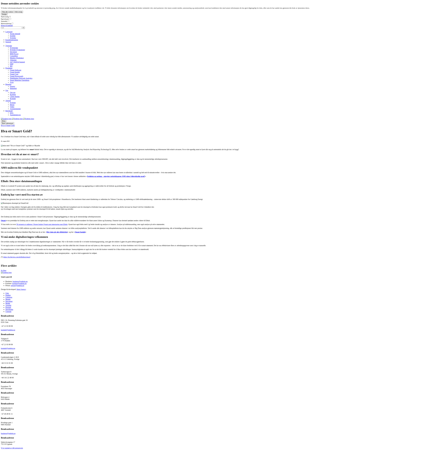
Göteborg (8, 297)
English (12, 36)
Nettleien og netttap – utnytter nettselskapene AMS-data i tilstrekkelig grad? (116, 176)
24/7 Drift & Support (17, 62)
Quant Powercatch (16, 76)
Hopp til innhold (7, 25)
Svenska (13, 38)
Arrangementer (15, 109)
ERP (11, 64)
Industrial (13, 88)
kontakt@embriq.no (8, 330)
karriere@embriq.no (19, 283)
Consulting (14, 56)
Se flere (3, 270)
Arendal (8, 305)
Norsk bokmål (15, 34)
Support (8, 42)
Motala (7, 299)
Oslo (7, 293)
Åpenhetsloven (15, 115)
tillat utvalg (18, 12)
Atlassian (13, 60)
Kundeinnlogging (11, 40)
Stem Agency (21, 289)
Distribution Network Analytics (21, 78)
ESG (11, 113)
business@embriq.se (8, 433)
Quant (3, 220)
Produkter (8, 68)
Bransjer (8, 84)
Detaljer (4, 14)
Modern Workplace (17, 58)
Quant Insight (15, 72)
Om (6, 90)
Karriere (13, 94)
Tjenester (8, 46)
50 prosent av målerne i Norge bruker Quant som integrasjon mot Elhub (41, 224)
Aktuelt (8, 101)
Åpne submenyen (7, 123)
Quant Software (15, 70)
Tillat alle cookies (7, 12)
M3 (11, 66)
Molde (7, 303)
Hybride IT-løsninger (17, 50)
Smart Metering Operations (19, 80)
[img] (6, 119)
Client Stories (15, 97)
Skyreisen (13, 52)
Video (12, 107)
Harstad (8, 307)
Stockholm (9, 309)
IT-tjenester (14, 48)
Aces (12, 82)
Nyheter (13, 103)
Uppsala (8, 311)
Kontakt (13, 99)
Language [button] (9, 32)
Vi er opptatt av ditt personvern (12, 448)
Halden (8, 295)
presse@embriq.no (17, 285)
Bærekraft (9, 111)
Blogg (12, 105)
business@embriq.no (20, 281)
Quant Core (14, 74)
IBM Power (14, 54)
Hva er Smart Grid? (8, 125)
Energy (12, 86)
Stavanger (9, 301)
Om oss (12, 92)
